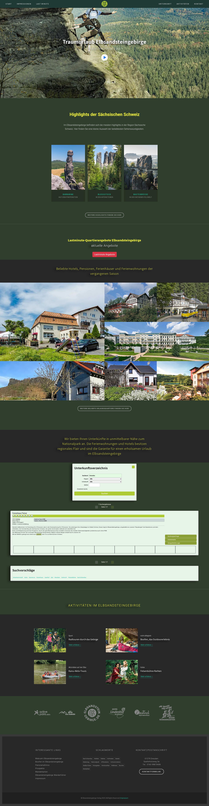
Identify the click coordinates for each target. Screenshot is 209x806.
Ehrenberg (131, 383)
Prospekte (40, 768)
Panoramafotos (42, 765)
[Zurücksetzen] (133, 467)
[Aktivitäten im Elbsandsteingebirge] (50, 672)
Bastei (117, 758)
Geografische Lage (174, 543)
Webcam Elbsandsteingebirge (48, 758)
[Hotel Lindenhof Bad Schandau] (92, 713)
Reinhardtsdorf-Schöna (131, 305)
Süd (52, 577)
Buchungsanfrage (173, 536)
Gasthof (47, 577)
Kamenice (32, 577)
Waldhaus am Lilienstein (52, 379)
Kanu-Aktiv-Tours (77, 671)
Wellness (114, 765)
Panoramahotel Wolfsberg (130, 300)
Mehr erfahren (74, 645)
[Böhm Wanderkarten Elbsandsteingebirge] (142, 713)
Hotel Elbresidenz (157, 339)
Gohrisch (64, 577)
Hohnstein (52, 324)
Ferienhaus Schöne (130, 379)
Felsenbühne (72, 577)
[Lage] (64, 185)
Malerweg (86, 762)
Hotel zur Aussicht (52, 320)
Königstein (52, 383)
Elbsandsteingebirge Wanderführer (50, 775)
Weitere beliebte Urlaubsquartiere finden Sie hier (104, 408)
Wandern (57, 577)
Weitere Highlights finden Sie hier (104, 215)
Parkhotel (183, 379)
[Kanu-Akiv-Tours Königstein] (167, 713)
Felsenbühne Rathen (151, 671)
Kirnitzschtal (183, 305)
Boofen (121, 765)
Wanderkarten (41, 772)
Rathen (103, 758)
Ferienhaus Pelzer (19, 513)
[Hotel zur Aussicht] (42, 713)
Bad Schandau (156, 344)
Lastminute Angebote (104, 254)
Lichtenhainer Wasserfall (183, 300)
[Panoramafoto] (72, 185)
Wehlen (96, 758)
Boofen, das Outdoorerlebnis (155, 639)
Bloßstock (104, 194)
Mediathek (86, 769)
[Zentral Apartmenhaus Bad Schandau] (117, 713)
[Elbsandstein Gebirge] (104, 4)
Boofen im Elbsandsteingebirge (49, 762)
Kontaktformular (151, 772)
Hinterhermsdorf (18, 577)
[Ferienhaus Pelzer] (181, 524)
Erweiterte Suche (82, 489)
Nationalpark (95, 762)
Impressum (40, 778)
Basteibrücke (140, 194)
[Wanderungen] (68, 185)
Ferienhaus (39, 577)
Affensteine (105, 762)
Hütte (26, 577)
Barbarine (68, 194)
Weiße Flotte (87, 765)
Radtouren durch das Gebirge (83, 639)
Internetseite (172, 539)
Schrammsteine (115, 762)
